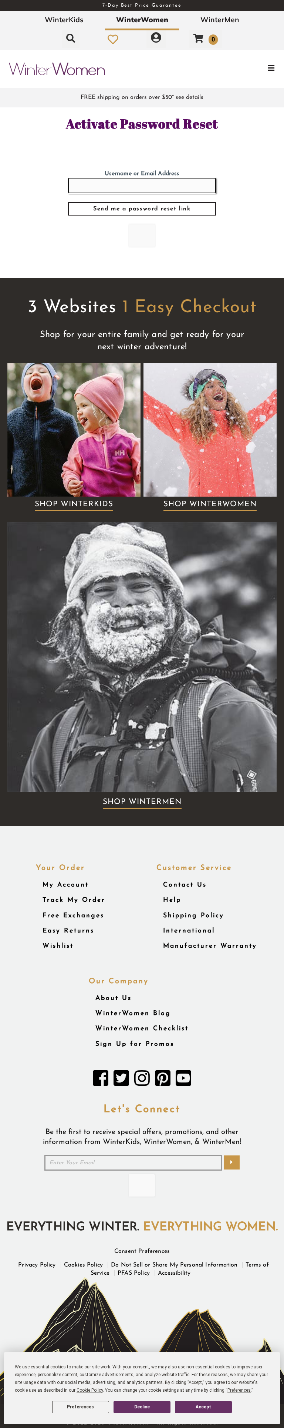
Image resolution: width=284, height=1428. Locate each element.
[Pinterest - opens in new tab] (162, 1080)
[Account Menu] (156, 39)
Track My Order (74, 900)
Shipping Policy (193, 915)
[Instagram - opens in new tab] (142, 1080)
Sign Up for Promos (134, 1044)
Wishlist (58, 946)
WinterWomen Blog (133, 1013)
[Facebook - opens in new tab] (100, 1080)
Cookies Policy (83, 1265)
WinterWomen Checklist (142, 1028)
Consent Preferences (142, 1251)
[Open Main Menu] (237, 69)
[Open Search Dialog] (71, 39)
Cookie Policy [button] (90, 1390)
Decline (142, 1406)
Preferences (80, 1406)
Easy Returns (68, 931)
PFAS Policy (134, 1273)
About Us (113, 998)
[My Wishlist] (113, 39)
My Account (66, 885)
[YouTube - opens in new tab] (183, 1080)
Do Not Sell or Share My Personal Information (174, 1265)
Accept (203, 1406)
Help (172, 900)
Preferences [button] (239, 1390)
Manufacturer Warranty (210, 946)
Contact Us (185, 885)
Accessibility (174, 1273)
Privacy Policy (36, 1265)
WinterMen (219, 19)
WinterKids (64, 19)
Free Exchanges (73, 915)
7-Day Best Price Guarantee (142, 5)
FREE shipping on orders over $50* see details (142, 97)
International (189, 931)
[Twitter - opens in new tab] (121, 1080)
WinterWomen (142, 19)
